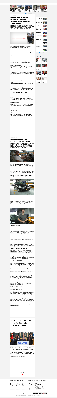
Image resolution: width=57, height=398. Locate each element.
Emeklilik (17, 15)
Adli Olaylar (17, 370)
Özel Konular (14, 15)
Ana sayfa (11, 15)
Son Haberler (38, 16)
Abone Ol (15, 44)
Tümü (31, 13)
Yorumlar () (12, 44)
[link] (41, 19)
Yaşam (16, 137)
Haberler (14, 137)
